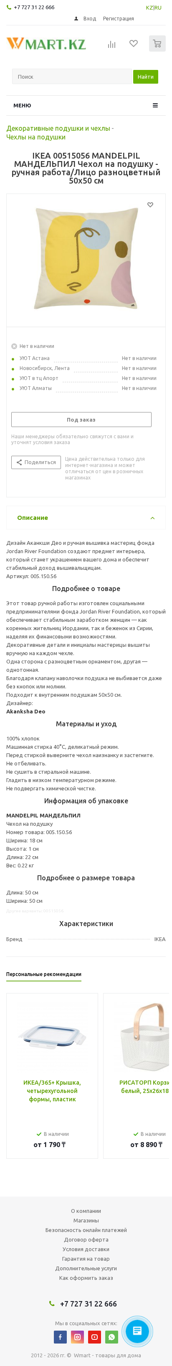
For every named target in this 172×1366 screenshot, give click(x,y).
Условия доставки (86, 1249)
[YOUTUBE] (94, 1337)
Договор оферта (86, 1239)
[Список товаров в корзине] (158, 50)
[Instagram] (77, 1337)
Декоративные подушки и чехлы (58, 128)
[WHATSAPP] (111, 1337)
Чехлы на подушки (36, 137)
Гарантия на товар (86, 1259)
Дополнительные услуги (86, 1268)
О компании (86, 1211)
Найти (146, 76)
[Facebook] (60, 1337)
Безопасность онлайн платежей (86, 1230)
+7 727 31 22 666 (34, 7)
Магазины (86, 1220)
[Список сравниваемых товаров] (112, 47)
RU (158, 7)
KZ (149, 7)
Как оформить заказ (86, 1278)
